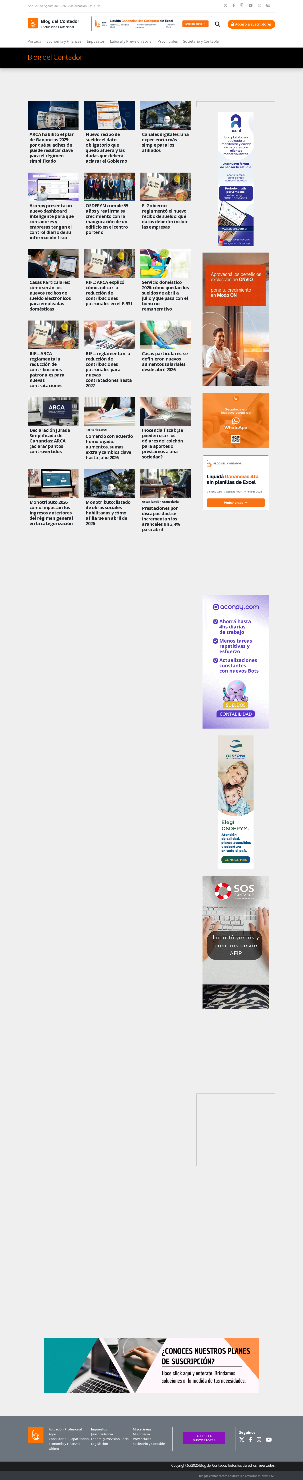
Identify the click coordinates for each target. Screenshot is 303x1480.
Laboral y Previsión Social (131, 41)
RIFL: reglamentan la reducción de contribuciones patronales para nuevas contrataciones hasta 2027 (109, 369)
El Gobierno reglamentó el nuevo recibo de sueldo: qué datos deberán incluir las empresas (165, 216)
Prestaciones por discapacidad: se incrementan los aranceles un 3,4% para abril (161, 519)
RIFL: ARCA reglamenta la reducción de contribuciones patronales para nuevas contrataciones (47, 369)
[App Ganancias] (235, 509)
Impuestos (96, 41)
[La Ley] (235, 384)
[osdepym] (235, 867)
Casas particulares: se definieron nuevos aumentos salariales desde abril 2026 (165, 361)
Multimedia (141, 1434)
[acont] (235, 244)
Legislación (99, 1444)
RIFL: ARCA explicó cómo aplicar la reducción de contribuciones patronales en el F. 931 (109, 293)
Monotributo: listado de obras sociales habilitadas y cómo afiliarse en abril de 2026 (108, 513)
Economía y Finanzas (64, 41)
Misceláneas (142, 1429)
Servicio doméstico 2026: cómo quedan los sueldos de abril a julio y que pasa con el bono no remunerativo (165, 296)
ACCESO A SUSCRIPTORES (204, 1438)
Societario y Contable (201, 41)
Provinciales (168, 41)
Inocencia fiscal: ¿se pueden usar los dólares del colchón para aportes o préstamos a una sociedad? (162, 444)
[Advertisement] (151, 1254)
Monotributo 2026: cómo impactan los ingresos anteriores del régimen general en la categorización (51, 513)
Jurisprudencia (102, 1434)
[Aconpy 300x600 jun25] (235, 727)
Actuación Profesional (65, 1429)
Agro (52, 1434)
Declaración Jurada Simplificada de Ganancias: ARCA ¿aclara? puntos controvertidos (50, 441)
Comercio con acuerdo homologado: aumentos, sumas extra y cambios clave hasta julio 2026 (109, 447)
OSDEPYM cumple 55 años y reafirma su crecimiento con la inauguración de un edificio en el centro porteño (107, 219)
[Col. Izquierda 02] (151, 1392)
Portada (34, 41)
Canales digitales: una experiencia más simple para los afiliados (165, 142)
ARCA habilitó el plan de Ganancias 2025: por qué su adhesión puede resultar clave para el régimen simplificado (52, 148)
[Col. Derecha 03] (235, 1007)
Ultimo (54, 1448)
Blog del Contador (55, 57)
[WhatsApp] (235, 447)
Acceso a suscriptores (253, 24)
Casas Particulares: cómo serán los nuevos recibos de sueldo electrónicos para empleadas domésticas (50, 296)
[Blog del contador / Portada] (33, 23)
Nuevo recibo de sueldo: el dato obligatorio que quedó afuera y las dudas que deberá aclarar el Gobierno (106, 148)
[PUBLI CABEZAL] (151, 23)
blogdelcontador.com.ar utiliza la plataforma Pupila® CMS (237, 1476)
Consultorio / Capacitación (67, 1439)
